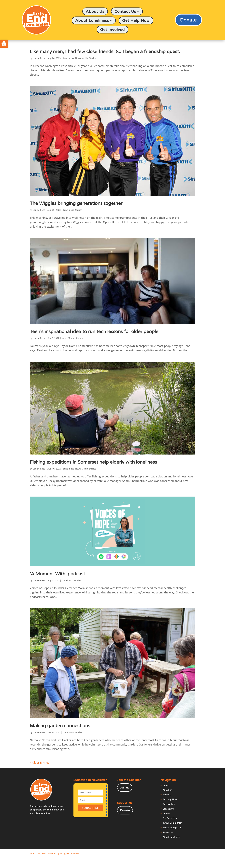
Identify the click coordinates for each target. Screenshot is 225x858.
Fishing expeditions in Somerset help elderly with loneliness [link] (93, 462)
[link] (4, 44)
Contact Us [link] (125, 11)
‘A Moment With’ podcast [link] (57, 574)
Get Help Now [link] (136, 20)
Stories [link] (92, 58)
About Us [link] (95, 11)
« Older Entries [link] (39, 762)
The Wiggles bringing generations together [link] (76, 203)
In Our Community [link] (172, 822)
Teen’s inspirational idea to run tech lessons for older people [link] (94, 331)
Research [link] (167, 794)
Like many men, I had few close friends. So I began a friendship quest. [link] (105, 51)
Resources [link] (168, 832)
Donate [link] (188, 20)
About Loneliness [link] (92, 20)
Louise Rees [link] (39, 58)
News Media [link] (81, 58)
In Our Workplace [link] (172, 827)
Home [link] (166, 785)
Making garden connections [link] (60, 726)
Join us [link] (124, 787)
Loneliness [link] (68, 58)
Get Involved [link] (112, 30)
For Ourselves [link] (170, 818)
